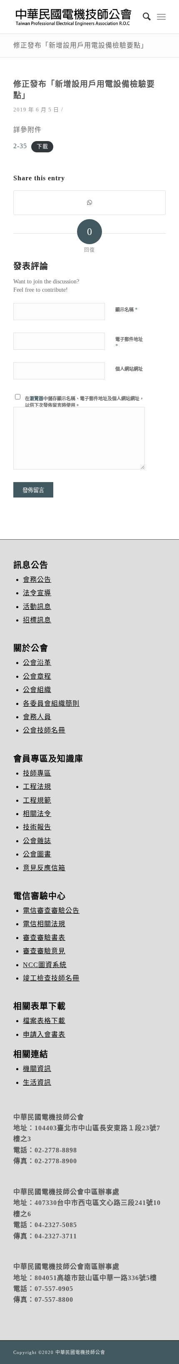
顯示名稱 (126, 309)
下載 (42, 146)
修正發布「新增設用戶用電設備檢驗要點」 (80, 45)
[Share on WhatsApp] (89, 203)
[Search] (142, 16)
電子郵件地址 (129, 343)
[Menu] (161, 17)
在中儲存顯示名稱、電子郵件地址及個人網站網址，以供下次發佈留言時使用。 (84, 402)
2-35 (20, 145)
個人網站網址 (129, 368)
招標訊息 (37, 620)
